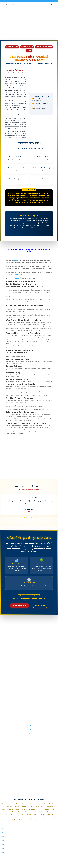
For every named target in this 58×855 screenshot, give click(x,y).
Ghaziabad (49, 811)
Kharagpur (46, 809)
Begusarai (47, 804)
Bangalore (25, 819)
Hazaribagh (50, 806)
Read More (8, 436)
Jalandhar (20, 814)
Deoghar (23, 806)
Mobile (7, 757)
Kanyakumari (47, 819)
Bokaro (30, 806)
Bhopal (22, 817)
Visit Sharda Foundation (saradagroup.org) (29, 598)
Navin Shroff (47, 264)
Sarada (16, 260)
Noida (42, 811)
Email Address (9, 764)
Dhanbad (16, 806)
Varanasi (20, 811)
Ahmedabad (49, 814)
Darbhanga (39, 804)
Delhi (53, 809)
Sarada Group (18, 264)
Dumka (37, 806)
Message (8, 772)
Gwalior (28, 817)
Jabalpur (35, 817)
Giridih (43, 806)
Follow (2, 828)
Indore (16, 817)
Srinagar (39, 819)
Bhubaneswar (49, 817)
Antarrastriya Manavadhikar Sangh (14, 274)
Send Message (12, 786)
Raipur (41, 817)
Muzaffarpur (16, 804)
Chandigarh (29, 814)
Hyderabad (17, 819)
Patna (3, 804)
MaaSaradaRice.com (16, 289)
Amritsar (13, 814)
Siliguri (17, 809)
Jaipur (10, 817)
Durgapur (24, 809)
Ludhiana (5, 814)
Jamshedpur (8, 806)
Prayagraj (27, 811)
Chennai (32, 819)
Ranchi (54, 804)
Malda (39, 809)
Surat (4, 817)
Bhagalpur (25, 804)
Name (7, 749)
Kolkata (4, 809)
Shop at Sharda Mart (19, 605)
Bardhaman (32, 809)
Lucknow (7, 811)
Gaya (9, 804)
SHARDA (17, 278)
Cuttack (9, 819)
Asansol (11, 809)
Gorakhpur (35, 811)
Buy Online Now (40, 605)
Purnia (32, 804)
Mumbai (36, 814)
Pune (42, 814)
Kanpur (14, 811)
